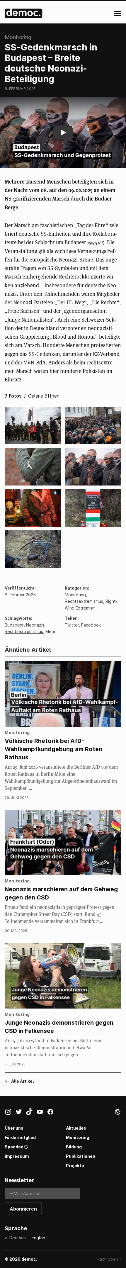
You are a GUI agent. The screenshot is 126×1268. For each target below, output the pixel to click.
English (38, 1237)
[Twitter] (20, 1113)
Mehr (50, 631)
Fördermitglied (20, 1137)
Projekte (75, 1165)
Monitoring (77, 1137)
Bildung (74, 1146)
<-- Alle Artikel (19, 1081)
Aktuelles (76, 1128)
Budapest (14, 624)
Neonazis (35, 624)
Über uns (14, 1128)
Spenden (14, 1146)
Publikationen (80, 1156)
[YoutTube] (41, 1113)
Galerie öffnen (43, 395)
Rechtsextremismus (24, 631)
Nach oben (109, 1259)
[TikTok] (31, 1113)
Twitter (72, 624)
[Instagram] (10, 1113)
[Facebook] (52, 1113)
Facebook (91, 624)
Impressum (17, 1156)
